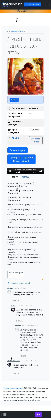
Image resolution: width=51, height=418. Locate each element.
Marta (13, 306)
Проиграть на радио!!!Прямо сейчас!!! (21, 159)
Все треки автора (35, 140)
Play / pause (10, 171)
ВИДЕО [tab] (25, 177)
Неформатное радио (13, 388)
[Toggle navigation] (46, 4)
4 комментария (16, 272)
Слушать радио (33, 4)
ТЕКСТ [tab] (15, 177)
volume (41, 171)
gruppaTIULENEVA (13, 361)
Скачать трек (18, 150)
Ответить (16, 300)
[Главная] (7, 31)
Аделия (15, 137)
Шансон (14, 100)
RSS (43, 280)
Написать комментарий (20, 283)
